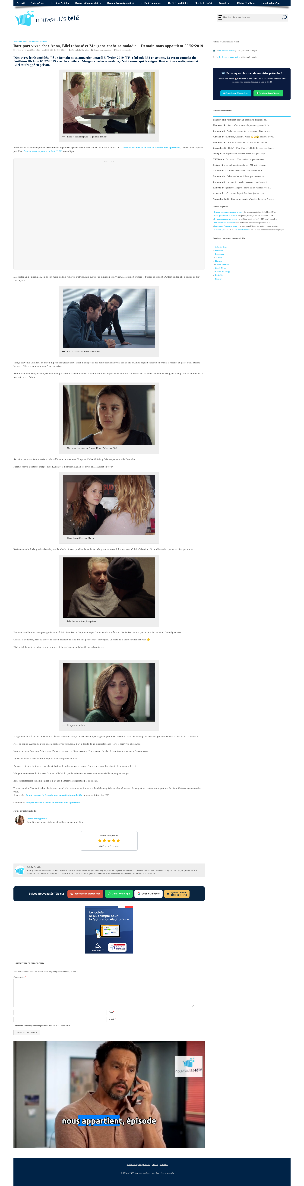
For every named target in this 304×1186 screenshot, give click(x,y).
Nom (111, 1012)
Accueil (21, 3)
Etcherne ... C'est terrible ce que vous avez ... (246, 159)
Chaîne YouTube (246, 3)
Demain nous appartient (120, 3)
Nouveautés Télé (19, 41)
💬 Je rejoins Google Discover (268, 93)
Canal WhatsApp (270, 3)
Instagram (219, 254)
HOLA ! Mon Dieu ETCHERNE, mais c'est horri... (251, 148)
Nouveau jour (219, 230)
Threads (218, 257)
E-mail (112, 1019)
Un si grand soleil (178, 3)
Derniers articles (60, 3)
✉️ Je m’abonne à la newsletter (236, 93)
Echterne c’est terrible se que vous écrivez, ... (247, 176)
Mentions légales (134, 1164)
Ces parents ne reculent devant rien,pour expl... (245, 154)
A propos (164, 1164)
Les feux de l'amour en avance (226, 226)
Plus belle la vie (204, 3)
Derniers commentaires (88, 3)
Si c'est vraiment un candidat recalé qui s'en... (248, 142)
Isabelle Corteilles (82, 50)
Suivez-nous (37, 3)
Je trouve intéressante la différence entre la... (246, 170)
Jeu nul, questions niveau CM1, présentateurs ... (247, 165)
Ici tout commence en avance (225, 219)
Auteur (155, 1164)
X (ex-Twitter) (221, 247)
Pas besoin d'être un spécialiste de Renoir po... (247, 119)
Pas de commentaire (123, 50)
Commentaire (19, 977)
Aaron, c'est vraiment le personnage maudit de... (249, 125)
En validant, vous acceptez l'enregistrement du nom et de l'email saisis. (41, 1026)
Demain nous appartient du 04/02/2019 (43, 151)
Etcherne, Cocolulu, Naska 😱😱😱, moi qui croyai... (250, 137)
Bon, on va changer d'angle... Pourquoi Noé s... (252, 199)
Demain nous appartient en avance (228, 212)
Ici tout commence (151, 3)
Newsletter (225, 3)
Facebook (219, 250)
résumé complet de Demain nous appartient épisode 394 (53, 795)
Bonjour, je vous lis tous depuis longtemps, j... (248, 182)
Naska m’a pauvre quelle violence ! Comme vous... (250, 131)
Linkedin (219, 275)
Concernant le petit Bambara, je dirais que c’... (247, 193)
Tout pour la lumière (242, 230)
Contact (146, 1164)
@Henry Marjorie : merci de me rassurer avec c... (248, 187)
